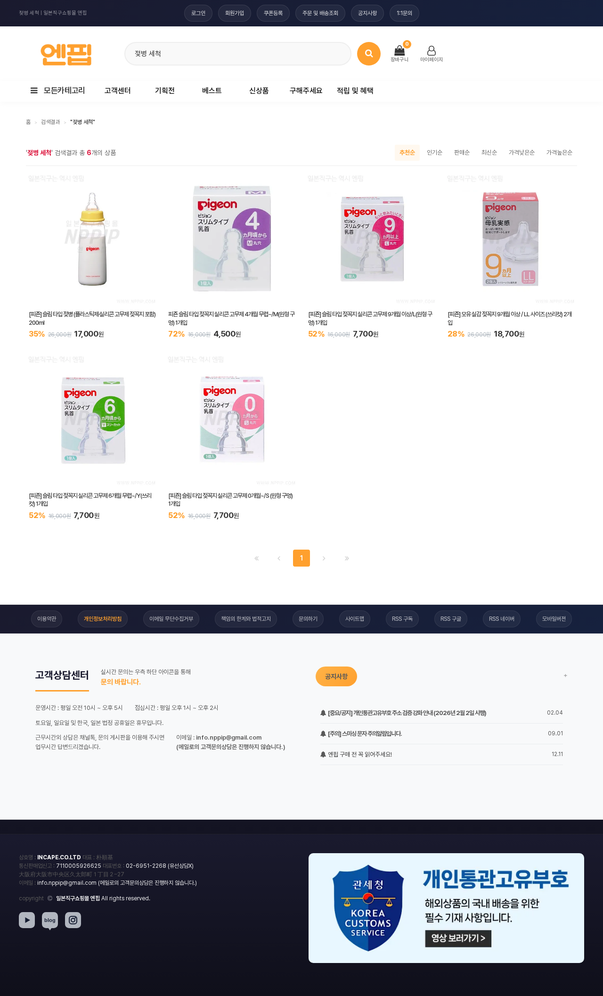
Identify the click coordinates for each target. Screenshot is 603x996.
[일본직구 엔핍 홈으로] (66, 52)
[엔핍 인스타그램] (73, 920)
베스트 (212, 90)
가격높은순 (559, 152)
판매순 (462, 152)
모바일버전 (554, 619)
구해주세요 (306, 90)
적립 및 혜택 (355, 90)
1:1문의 (404, 13)
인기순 (434, 152)
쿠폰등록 (273, 13)
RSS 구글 (450, 619)
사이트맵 (354, 619)
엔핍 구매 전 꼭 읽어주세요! (359, 754)
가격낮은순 (522, 152)
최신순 (489, 152)
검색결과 (50, 122)
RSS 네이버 (501, 619)
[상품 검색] (369, 54)
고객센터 (118, 90)
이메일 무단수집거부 (171, 619)
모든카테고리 (63, 90)
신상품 (259, 90)
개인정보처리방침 (103, 619)
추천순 (407, 152)
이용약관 (46, 619)
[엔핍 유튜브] (27, 920)
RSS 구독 (402, 619)
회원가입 (234, 13)
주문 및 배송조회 (320, 13)
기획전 (165, 90)
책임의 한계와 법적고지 (246, 619)
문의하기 (308, 619)
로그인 (198, 13)
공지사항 (367, 13)
